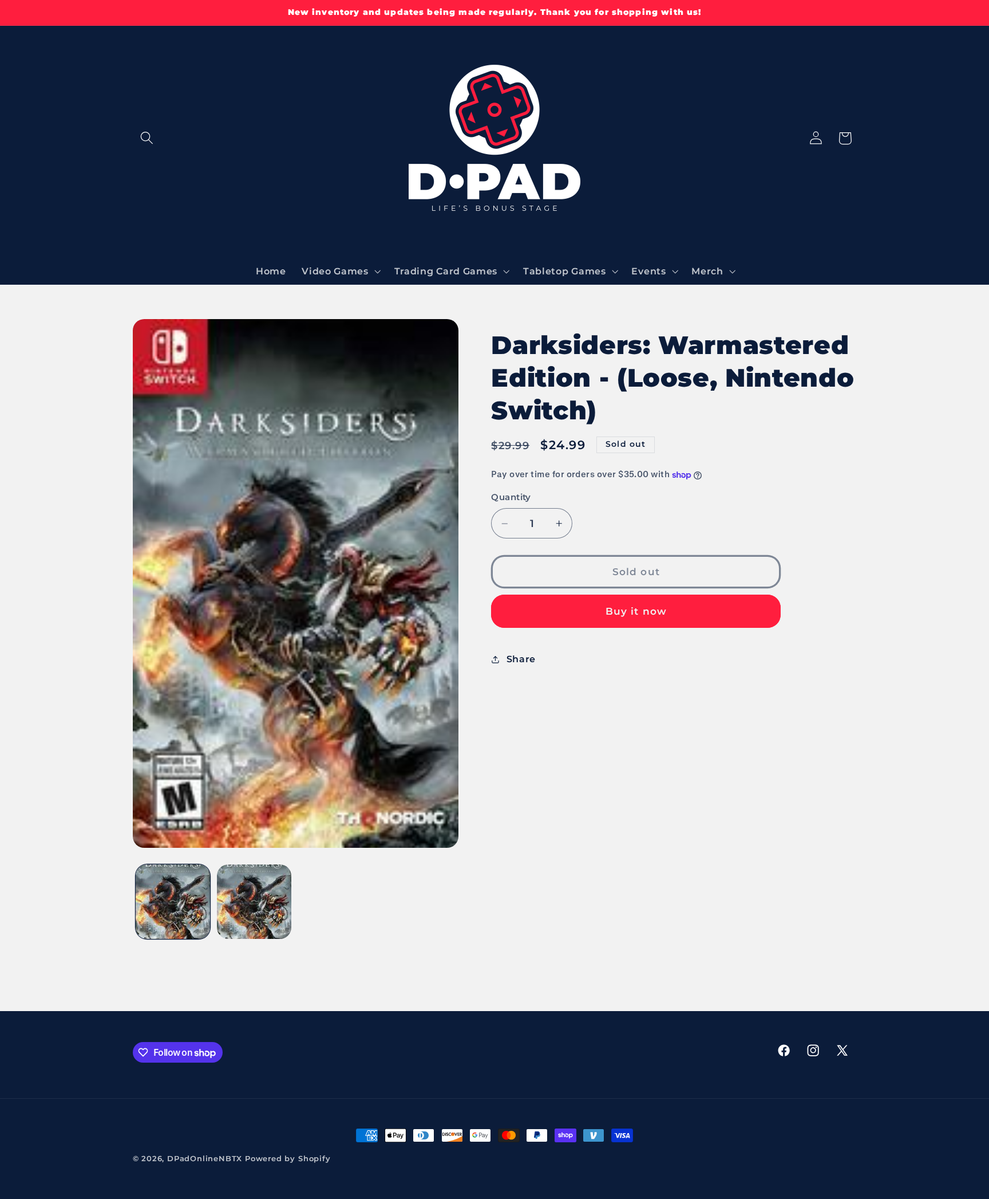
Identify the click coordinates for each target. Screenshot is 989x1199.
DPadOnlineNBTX (204, 1158)
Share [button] (521, 659)
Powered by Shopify (288, 1158)
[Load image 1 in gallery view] (173, 901)
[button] (147, 138)
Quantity (511, 498)
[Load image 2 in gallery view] (254, 901)
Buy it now (636, 612)
